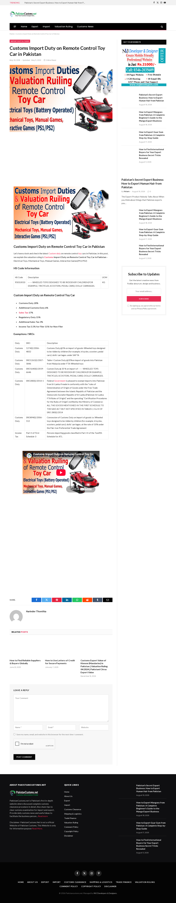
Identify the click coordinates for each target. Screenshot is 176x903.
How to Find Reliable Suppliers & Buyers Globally (25, 662)
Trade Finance (70, 818)
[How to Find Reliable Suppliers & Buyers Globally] (26, 648)
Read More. (37, 828)
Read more (43, 816)
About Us (68, 796)
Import (46, 26)
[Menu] (15, 27)
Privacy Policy (142, 309)
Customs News (85, 26)
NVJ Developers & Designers (105, 893)
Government (60, 381)
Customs (48, 257)
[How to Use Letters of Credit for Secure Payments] (61, 648)
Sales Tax (23, 312)
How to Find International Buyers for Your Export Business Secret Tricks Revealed (151, 153)
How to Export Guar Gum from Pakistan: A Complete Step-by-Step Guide (152, 135)
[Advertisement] (116, 14)
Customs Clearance (72, 809)
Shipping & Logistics (73, 814)
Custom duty (55, 253)
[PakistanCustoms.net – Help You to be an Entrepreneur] (24, 14)
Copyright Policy (71, 831)
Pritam (127, 191)
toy (80, 253)
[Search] (161, 26)
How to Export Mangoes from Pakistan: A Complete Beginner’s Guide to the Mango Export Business (152, 116)
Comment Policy (71, 827)
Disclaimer (68, 836)
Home (24, 26)
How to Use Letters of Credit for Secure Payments (60, 662)
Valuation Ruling (64, 26)
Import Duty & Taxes (20, 41)
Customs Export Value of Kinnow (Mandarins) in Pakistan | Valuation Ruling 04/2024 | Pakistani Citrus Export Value (94, 666)
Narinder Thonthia (36, 611)
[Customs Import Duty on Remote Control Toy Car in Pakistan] (61, 98)
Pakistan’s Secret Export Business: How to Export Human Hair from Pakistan (55, 3)
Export (35, 26)
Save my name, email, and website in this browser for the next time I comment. (49, 734)
